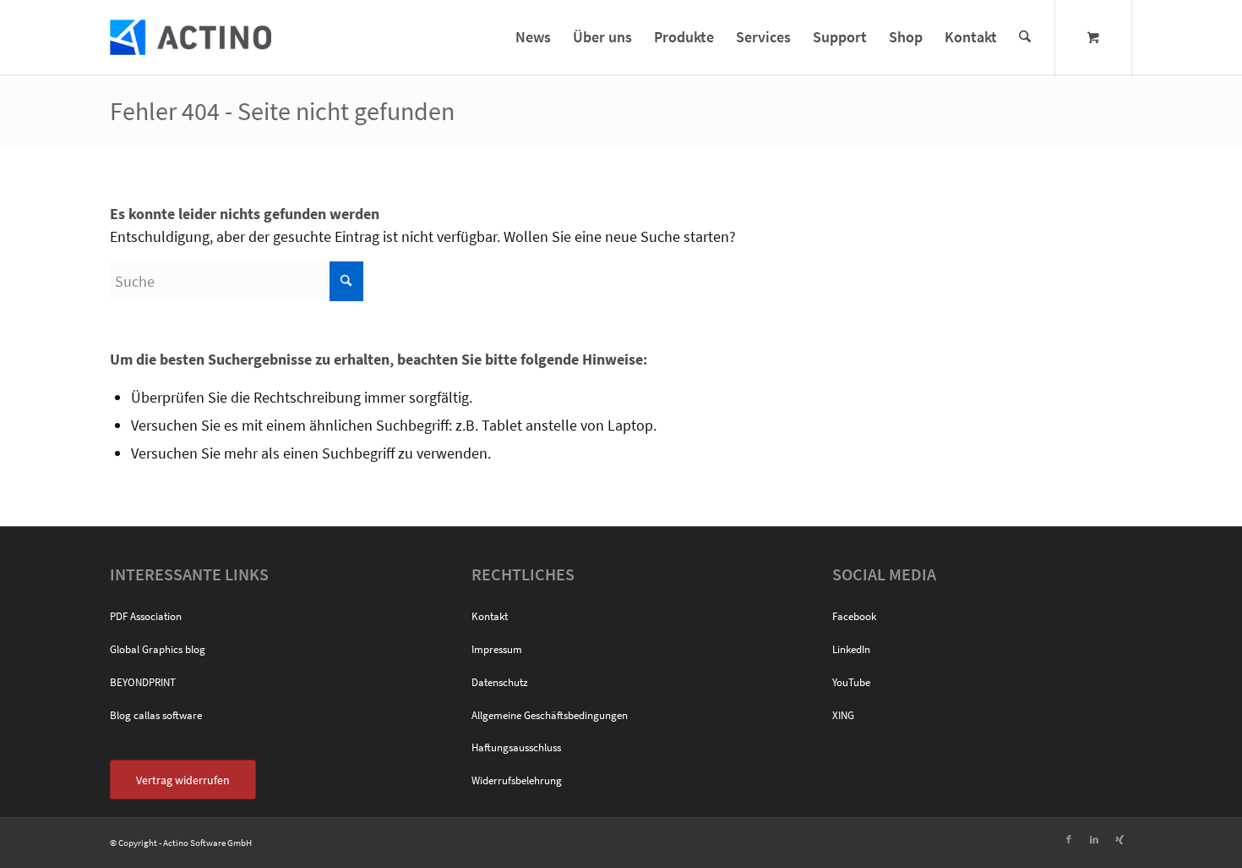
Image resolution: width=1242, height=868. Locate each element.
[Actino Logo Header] (190, 37)
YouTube (851, 682)
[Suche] (1025, 37)
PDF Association (146, 616)
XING (843, 715)
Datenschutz (499, 682)
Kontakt (489, 616)
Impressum (496, 649)
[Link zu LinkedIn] (1094, 839)
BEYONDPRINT (143, 682)
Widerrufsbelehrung (516, 780)
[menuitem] (533, 37)
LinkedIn (851, 649)
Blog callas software (156, 715)
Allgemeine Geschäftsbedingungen (549, 715)
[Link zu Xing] (1119, 839)
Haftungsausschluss (516, 747)
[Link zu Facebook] (1068, 839)
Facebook (854, 616)
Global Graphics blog (157, 649)
